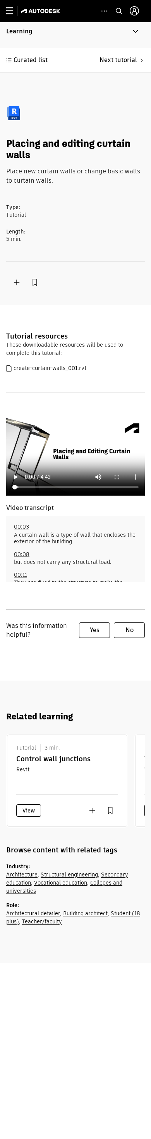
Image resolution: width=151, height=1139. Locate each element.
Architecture (22, 874)
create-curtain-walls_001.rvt (50, 368)
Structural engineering (69, 874)
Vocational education (60, 883)
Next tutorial (118, 59)
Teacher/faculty (42, 921)
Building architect (85, 913)
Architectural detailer (33, 913)
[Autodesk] (41, 11)
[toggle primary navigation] (13, 11)
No (129, 630)
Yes (95, 630)
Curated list (31, 59)
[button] (75, 35)
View (28, 810)
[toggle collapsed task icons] (104, 11)
